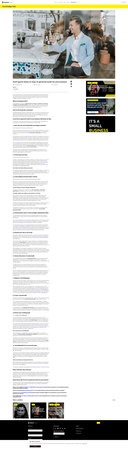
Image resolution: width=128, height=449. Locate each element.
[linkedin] (71, 84)
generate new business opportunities (31, 235)
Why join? (56, 2)
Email (29, 433)
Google (26, 221)
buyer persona (43, 162)
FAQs (78, 2)
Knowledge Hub (73, 2)
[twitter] (71, 86)
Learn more (92, 94)
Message (29, 438)
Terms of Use (78, 430)
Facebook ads (22, 281)
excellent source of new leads (29, 130)
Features (60, 2)
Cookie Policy (84, 443)
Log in (124, 2)
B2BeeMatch (15, 347)
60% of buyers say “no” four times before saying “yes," (38, 326)
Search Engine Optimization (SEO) (19, 220)
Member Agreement (79, 428)
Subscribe (56, 436)
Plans (64, 2)
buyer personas (46, 159)
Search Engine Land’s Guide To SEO (22, 228)
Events (68, 2)
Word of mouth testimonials (18, 142)
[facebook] (71, 81)
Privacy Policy (78, 433)
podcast (27, 184)
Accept (35, 446)
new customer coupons (41, 299)
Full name (30, 428)
